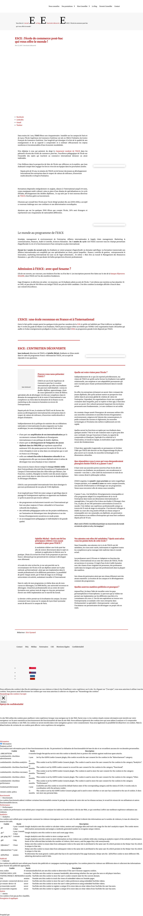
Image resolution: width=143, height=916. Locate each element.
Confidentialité (78, 647)
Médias (34, 647)
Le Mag (94, 6)
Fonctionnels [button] (5, 796)
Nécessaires (7, 744)
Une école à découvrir (29, 45)
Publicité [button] (3, 859)
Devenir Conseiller (105, 6)
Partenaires (43, 647)
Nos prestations (67, 6)
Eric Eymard (31, 632)
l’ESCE (22, 196)
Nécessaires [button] (4, 741)
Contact (117, 6)
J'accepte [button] (23, 694)
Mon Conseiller (82, 6)
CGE (78, 324)
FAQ (26, 647)
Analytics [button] (3, 814)
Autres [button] (2, 891)
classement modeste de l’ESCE (68, 151)
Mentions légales (63, 647)
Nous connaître (54, 6)
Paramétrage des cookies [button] (9, 694)
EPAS (73, 329)
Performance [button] (5, 805)
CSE (52, 647)
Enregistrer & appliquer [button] (9, 898)
